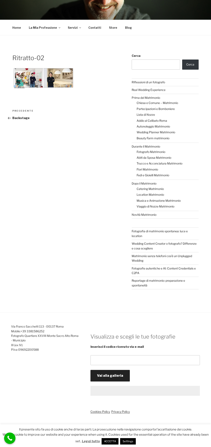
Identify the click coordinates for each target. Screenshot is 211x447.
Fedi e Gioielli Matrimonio (153, 175)
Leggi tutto (91, 441)
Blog (128, 27)
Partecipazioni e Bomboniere (156, 109)
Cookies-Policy (100, 411)
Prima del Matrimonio (146, 97)
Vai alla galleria (110, 376)
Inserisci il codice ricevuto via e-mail (117, 346)
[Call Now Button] (9, 438)
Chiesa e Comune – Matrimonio (157, 103)
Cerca (136, 55)
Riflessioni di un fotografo (148, 82)
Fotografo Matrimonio (151, 152)
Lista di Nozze (146, 114)
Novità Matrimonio (144, 214)
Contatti (94, 27)
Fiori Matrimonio (147, 169)
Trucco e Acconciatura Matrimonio (159, 163)
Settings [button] (128, 441)
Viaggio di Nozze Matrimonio (155, 206)
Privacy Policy (120, 411)
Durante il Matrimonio (146, 146)
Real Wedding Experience (148, 90)
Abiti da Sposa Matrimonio (154, 157)
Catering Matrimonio (150, 189)
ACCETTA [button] (110, 441)
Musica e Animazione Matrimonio (159, 200)
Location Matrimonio (150, 194)
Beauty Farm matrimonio (153, 138)
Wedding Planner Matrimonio (156, 132)
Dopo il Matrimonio (144, 183)
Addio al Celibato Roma (152, 120)
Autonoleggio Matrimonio (153, 126)
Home (16, 27)
